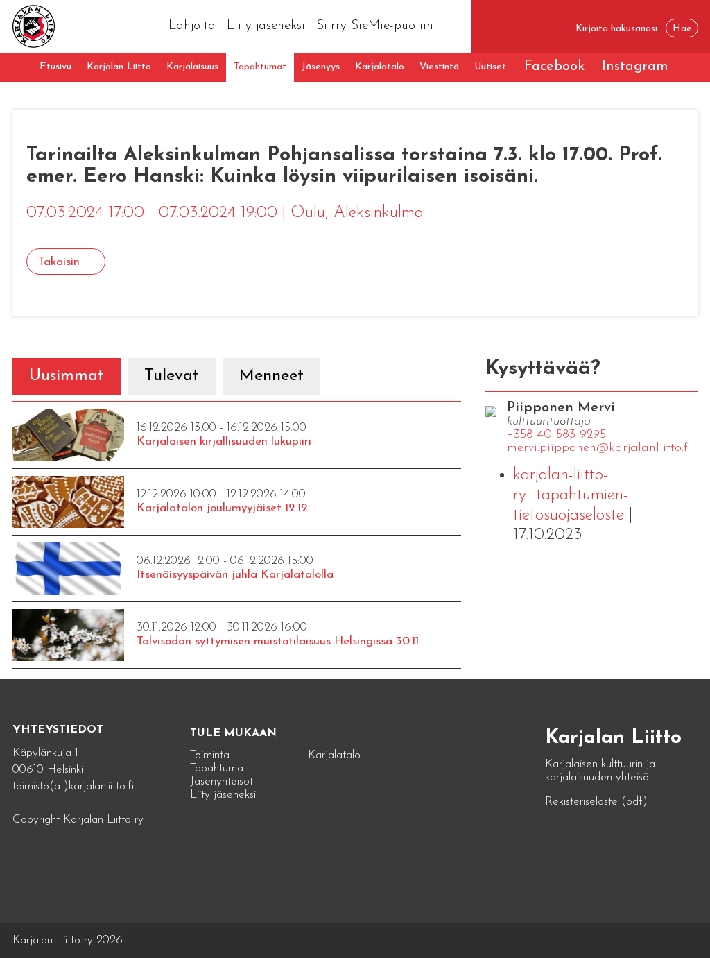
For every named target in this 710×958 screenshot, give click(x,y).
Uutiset (490, 67)
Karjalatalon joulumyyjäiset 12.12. (223, 508)
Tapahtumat (260, 67)
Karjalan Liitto (119, 67)
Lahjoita (192, 26)
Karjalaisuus (192, 67)
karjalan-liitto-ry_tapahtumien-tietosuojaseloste (570, 495)
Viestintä (439, 67)
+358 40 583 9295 (556, 435)
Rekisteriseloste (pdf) (596, 801)
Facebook (554, 67)
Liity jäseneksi (266, 26)
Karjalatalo (379, 67)
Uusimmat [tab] (66, 376)
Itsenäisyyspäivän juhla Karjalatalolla (235, 575)
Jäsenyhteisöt (221, 781)
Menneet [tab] (271, 376)
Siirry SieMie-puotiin (374, 26)
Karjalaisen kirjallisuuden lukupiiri (224, 441)
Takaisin (59, 262)
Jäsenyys (321, 67)
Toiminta (210, 755)
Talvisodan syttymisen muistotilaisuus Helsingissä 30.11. (279, 641)
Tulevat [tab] (171, 376)
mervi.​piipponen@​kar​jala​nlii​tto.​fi (599, 448)
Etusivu (55, 67)
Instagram (635, 67)
